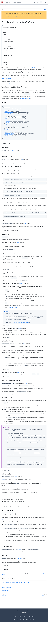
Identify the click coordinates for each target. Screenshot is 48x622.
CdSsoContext (10, 77)
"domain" (7, 117)
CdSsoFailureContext (6, 78)
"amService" (7, 111)
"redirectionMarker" (9, 124)
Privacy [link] (19, 616)
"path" (6, 119)
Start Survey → (12, 17)
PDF (45, 9)
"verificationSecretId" (9, 133)
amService (6, 36)
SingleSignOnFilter (34, 67)
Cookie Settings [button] (31, 616)
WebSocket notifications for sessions (10, 29)
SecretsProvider (6, 552)
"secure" (7, 122)
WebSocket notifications (25, 98)
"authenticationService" (10, 113)
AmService (5, 153)
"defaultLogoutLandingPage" (10, 129)
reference (14, 150)
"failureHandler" (8, 132)
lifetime (5, 60)
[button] (41, 2)
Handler (3, 479)
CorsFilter (4, 595)
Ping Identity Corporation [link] (27, 610)
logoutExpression (7, 50)
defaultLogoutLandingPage (9, 48)
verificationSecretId (8, 55)
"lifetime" (6, 135)
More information (6, 64)
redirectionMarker (7, 46)
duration (20, 558)
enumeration (21, 283)
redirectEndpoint (7, 39)
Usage (4, 32)
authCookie (6, 43)
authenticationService (8, 41)
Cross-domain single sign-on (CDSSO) (10, 83)
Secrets (29, 542)
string (26, 223)
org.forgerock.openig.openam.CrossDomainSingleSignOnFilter (15, 582)
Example (5, 62)
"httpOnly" (7, 118)
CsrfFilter (44, 595)
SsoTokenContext (5, 590)
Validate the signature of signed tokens (17, 542)
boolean (20, 265)
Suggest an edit (42, 9)
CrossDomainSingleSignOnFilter (9, 27)
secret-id (26, 513)
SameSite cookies (13, 307)
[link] (6, 2)
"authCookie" (7, 115)
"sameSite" (7, 121)
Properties (5, 34)
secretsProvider (7, 57)
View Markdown (44, 9)
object (9, 236)
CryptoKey (4, 519)
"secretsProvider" (8, 134)
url (22, 159)
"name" (6, 116)
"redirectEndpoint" (8, 112)
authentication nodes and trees (18, 227)
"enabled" (7, 126)
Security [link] (24, 616)
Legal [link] (15, 616)
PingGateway (9, 6)
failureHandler (6, 53)
